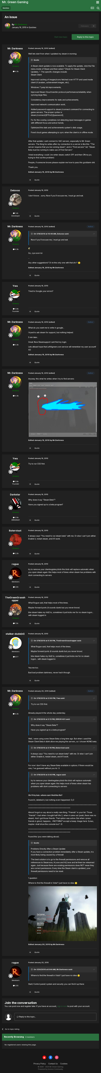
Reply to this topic (85, 37)
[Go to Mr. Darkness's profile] (7, 26)
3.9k (17, 309)
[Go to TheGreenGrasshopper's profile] (16, 610)
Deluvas (15, 190)
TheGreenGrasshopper (15, 599)
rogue (15, 564)
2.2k (17, 553)
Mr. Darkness (15, 48)
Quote (36, 180)
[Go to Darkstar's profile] (16, 504)
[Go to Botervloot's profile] (16, 540)
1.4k (16, 213)
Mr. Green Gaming (15, 2)
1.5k (16, 623)
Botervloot (15, 530)
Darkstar (15, 494)
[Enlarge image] (29, 248)
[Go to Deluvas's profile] (16, 200)
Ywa (15, 285)
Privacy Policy (40, 1064)
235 (16, 587)
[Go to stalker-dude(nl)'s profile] (16, 643)
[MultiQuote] (30, 180)
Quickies (32, 27)
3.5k (17, 517)
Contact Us (53, 1064)
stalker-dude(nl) (15, 633)
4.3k (17, 71)
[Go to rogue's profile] (16, 573)
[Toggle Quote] (32, 60)
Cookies (63, 1064)
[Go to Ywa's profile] (16, 295)
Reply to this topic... (27, 1017)
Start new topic (60, 37)
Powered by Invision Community (50, 1069)
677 (16, 657)
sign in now (62, 1006)
